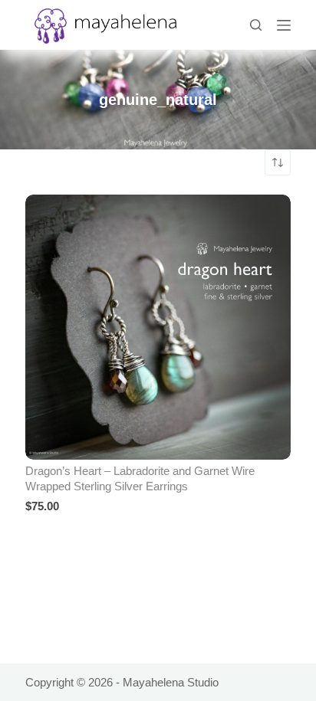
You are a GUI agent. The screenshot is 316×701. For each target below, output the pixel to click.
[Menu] (284, 25)
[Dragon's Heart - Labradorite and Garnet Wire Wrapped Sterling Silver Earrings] (158, 327)
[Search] (256, 25)
